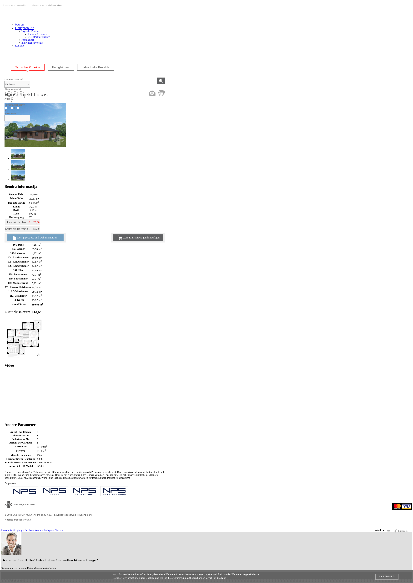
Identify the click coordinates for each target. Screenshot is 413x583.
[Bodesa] (54, 491)
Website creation (14, 519)
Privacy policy (84, 515)
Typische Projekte (30, 31)
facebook (29, 530)
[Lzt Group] (24, 491)
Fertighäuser (27, 39)
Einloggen (403, 531)
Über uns (19, 24)
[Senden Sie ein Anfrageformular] (152, 93)
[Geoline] (114, 491)
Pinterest (59, 530)
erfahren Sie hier (216, 578)
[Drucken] (161, 93)
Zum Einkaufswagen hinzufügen (141, 237)
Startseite (9, 5)
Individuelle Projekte (32, 42)
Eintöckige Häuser (37, 34)
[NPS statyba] (84, 491)
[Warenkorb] (389, 531)
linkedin (5, 530)
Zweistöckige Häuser (39, 37)
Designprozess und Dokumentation (37, 237)
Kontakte (19, 45)
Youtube (39, 530)
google (20, 530)
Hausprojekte (24, 28)
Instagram (49, 530)
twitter (13, 530)
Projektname (10, 114)
